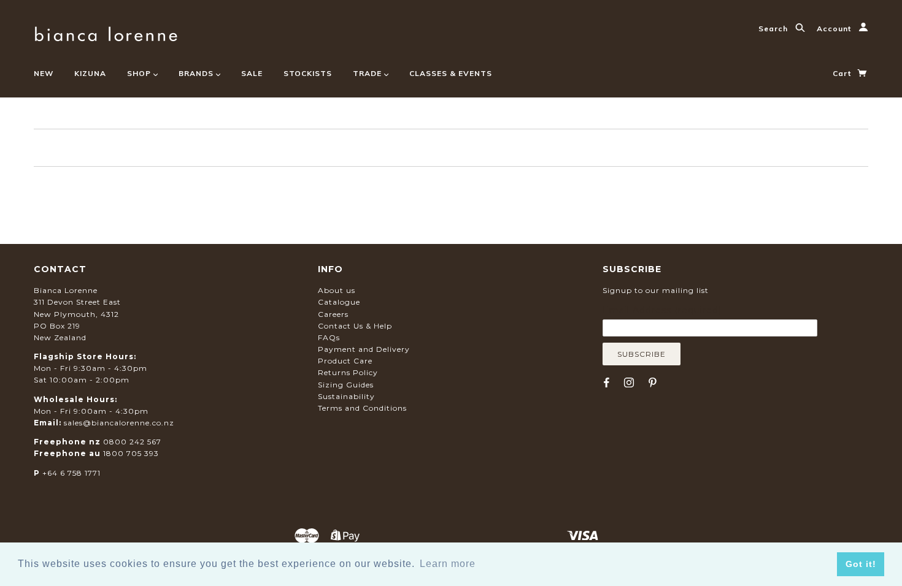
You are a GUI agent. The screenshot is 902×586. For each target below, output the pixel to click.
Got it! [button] (861, 564)
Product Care (345, 360)
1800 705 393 (131, 453)
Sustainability (346, 396)
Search (774, 28)
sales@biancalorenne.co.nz (119, 422)
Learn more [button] (448, 563)
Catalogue (339, 301)
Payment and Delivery (364, 349)
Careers (333, 314)
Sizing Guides (346, 384)
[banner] (106, 32)
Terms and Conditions (362, 408)
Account (835, 28)
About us (336, 290)
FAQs (329, 337)
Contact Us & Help (355, 325)
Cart (843, 73)
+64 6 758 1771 (71, 473)
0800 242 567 (132, 441)
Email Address (662, 310)
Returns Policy (348, 372)
